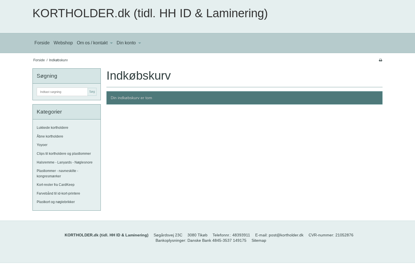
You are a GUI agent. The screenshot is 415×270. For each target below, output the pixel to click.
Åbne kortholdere (50, 136)
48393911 (241, 235)
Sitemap (259, 240)
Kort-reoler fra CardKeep (56, 185)
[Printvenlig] (380, 60)
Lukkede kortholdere (52, 128)
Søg (92, 91)
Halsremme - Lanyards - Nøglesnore (65, 162)
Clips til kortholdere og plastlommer (64, 154)
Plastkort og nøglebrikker (56, 202)
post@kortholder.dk (286, 235)
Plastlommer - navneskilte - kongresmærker (57, 173)
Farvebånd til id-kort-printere (58, 193)
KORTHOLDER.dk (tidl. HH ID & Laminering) (150, 13)
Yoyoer (42, 145)
